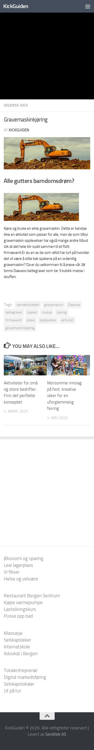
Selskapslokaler (19, 684)
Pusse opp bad (18, 616)
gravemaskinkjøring (20, 328)
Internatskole (17, 647)
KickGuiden (15, 6)
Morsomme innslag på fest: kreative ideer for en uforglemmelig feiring (64, 395)
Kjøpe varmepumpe (23, 602)
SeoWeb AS (55, 734)
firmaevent (14, 320)
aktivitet (67, 320)
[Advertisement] (47, 50)
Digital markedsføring (25, 677)
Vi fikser (12, 572)
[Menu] (87, 6)
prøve (31, 320)
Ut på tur (12, 691)
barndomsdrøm (28, 305)
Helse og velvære (21, 579)
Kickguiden (19, 130)
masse (47, 312)
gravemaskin (53, 305)
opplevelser (48, 320)
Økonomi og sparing (23, 558)
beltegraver (14, 312)
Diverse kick (16, 105)
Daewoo (74, 305)
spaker (32, 312)
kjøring (61, 312)
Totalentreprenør (21, 670)
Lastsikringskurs (20, 609)
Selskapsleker (17, 640)
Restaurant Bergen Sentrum (32, 596)
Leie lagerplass (18, 565)
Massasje (13, 633)
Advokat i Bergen (21, 653)
